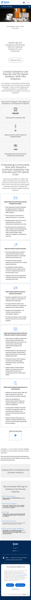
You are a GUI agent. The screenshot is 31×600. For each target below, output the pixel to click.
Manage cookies (15, 589)
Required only (20, 585)
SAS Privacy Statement (22, 575)
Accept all (10, 585)
